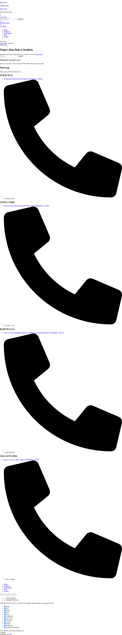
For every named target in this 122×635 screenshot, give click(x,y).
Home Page (3, 43)
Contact (6, 36)
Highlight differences (12, 600)
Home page (38, 54)
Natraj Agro (3, 2)
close (10, 634)
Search (21, 19)
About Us (7, 31)
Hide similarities (11, 598)
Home (6, 30)
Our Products (8, 33)
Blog (5, 35)
